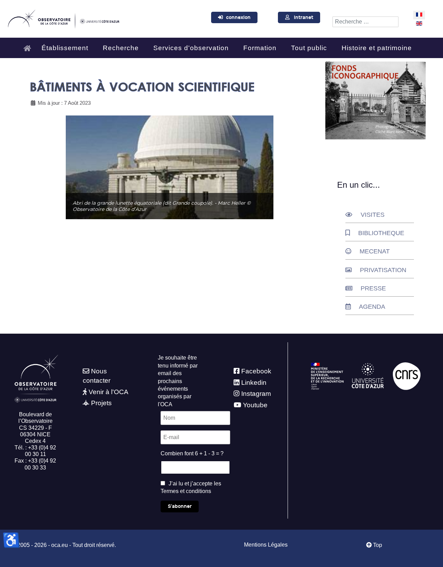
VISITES (373, 214)
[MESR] (327, 376)
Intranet (303, 17)
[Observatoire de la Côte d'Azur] (63, 18)
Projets (101, 403)
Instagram (256, 393)
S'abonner (180, 506)
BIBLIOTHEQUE (381, 233)
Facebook (256, 371)
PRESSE (373, 288)
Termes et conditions (186, 491)
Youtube (255, 405)
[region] (169, 167)
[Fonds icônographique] (375, 101)
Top (377, 545)
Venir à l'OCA (108, 392)
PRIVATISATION (383, 270)
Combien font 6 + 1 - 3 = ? (192, 453)
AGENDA (372, 306)
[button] (169, 167)
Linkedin (253, 382)
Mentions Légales (266, 545)
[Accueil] (29, 45)
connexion (238, 17)
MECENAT (375, 251)
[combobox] (365, 21)
